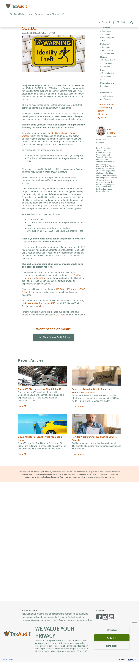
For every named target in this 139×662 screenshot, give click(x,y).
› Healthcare (105, 31)
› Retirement (105, 47)
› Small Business (107, 50)
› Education (105, 28)
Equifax (77, 275)
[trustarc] (131, 659)
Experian (26, 278)
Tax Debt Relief (17, 14)
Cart (122, 22)
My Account (104, 22)
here (42, 306)
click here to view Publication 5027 (38, 303)
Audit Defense (36, 14)
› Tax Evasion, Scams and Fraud (106, 66)
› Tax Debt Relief (107, 60)
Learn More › (24, 406)
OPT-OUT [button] (112, 646)
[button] (134, 626)
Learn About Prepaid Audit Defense (54, 337)
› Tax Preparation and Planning (107, 83)
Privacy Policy (8, 659)
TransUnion (41, 278)
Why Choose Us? (55, 14)
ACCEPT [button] (112, 638)
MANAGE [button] (112, 630)
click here (60, 315)
